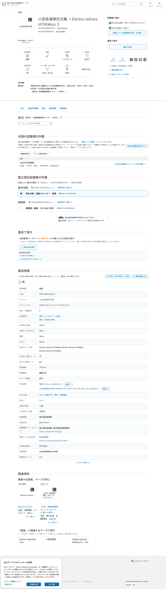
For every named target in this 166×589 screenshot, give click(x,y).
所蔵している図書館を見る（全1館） (128, 32)
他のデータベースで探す (120, 74)
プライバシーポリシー (71, 581)
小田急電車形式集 (46, 299)
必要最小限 (34, 584)
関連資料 (63, 108)
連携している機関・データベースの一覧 (96, 142)
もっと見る (30, 516)
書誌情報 (52, 108)
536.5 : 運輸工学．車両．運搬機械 (53, 394)
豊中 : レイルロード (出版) (49, 316)
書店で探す (127, 47)
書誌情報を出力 (117, 70)
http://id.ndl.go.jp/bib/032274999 (53, 440)
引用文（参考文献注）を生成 (122, 66)
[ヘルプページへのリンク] (29, 42)
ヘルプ (150, 6)
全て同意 (52, 584)
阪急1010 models (25, 506)
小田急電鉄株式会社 (47, 388)
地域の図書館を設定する (136, 146)
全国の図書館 (33, 108)
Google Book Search (30, 258)
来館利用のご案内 (64, 187)
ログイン (160, 6)
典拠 (67, 384)
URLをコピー (122, 61)
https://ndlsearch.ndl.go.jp (50, 431)
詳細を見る (86, 69)
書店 (44, 108)
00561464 (56, 384)
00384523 (94, 388)
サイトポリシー (87, 581)
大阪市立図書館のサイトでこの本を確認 (129, 164)
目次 (22, 108)
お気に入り (113, 61)
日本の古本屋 (27, 255)
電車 (41, 384)
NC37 (41, 400)
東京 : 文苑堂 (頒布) (47, 319)
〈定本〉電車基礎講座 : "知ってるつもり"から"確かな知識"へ (49, 509)
